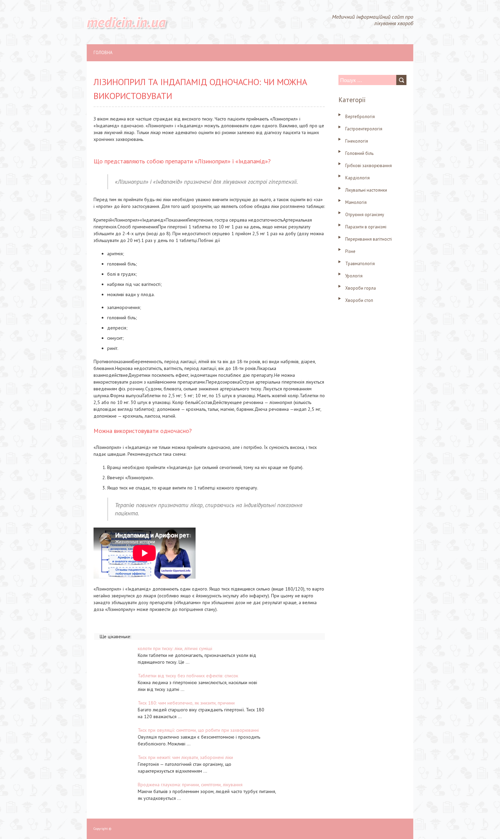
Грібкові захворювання (368, 165)
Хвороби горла (360, 288)
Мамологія (356, 202)
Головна (103, 52)
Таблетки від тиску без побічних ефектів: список (188, 676)
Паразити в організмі (365, 227)
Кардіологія (357, 178)
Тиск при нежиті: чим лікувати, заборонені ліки (185, 757)
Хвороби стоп (359, 300)
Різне (350, 251)
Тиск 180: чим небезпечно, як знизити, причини (186, 703)
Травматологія (360, 264)
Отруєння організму (364, 214)
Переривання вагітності (368, 239)
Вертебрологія (360, 116)
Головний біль (359, 153)
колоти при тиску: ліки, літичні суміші (175, 648)
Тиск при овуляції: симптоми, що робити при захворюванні (198, 730)
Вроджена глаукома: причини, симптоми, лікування (190, 784)
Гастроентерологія (363, 129)
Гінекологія (356, 141)
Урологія (354, 276)
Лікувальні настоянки (366, 190)
